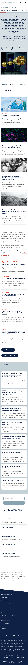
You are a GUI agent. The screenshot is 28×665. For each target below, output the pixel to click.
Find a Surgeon (4, 612)
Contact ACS (4, 628)
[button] (27, 10)
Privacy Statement (9, 655)
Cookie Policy (17, 655)
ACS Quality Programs (6, 594)
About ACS (3, 607)
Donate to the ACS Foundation (8, 615)
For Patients (4, 600)
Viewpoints (14, 10)
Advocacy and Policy (6, 603)
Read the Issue (19, 48)
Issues (8, 10)
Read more (7, 48)
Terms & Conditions (7, 657)
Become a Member (5, 620)
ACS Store (3, 618)
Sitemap (22, 657)
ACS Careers (4, 626)
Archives (21, 10)
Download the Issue (10, 355)
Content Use (16, 657)
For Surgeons (4, 597)
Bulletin (3, 10)
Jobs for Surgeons (5, 623)
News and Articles (6, 7)
